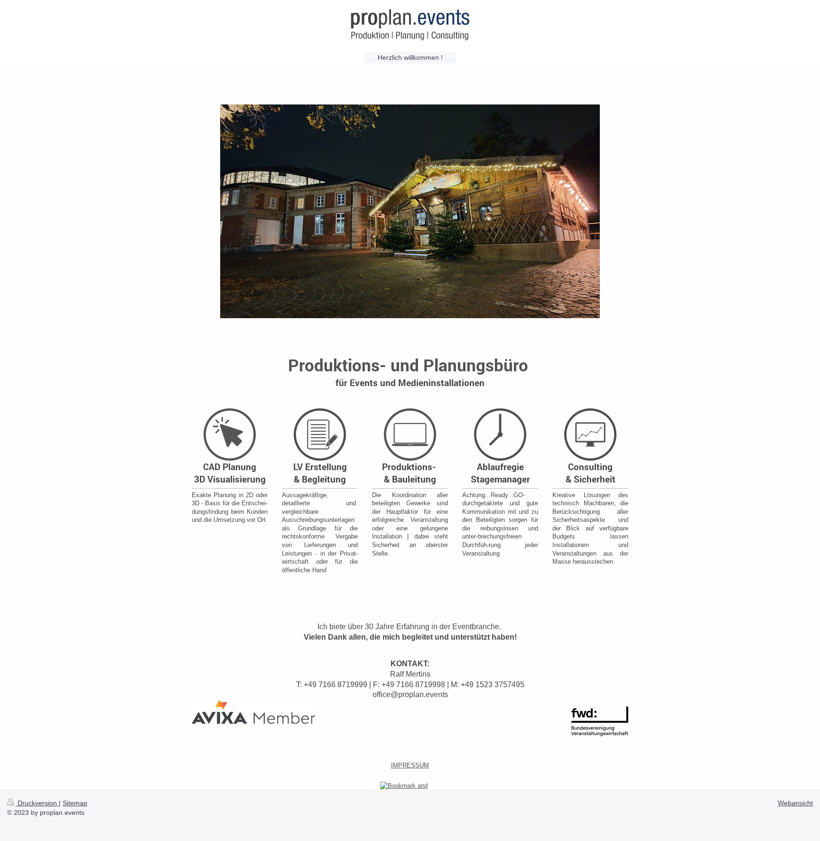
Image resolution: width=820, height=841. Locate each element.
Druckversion (37, 803)
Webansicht (795, 803)
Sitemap (75, 803)
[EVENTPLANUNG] (410, 229)
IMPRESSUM (410, 765)
